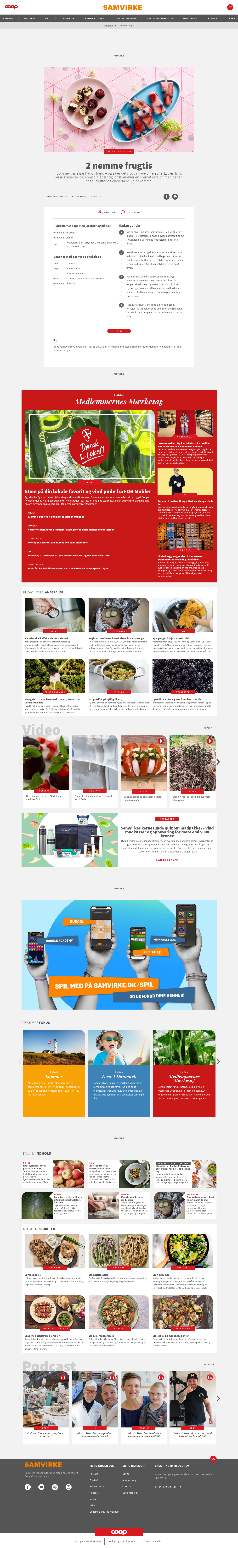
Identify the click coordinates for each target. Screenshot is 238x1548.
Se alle (208, 728)
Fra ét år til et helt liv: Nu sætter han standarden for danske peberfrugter (68, 568)
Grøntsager (35, 538)
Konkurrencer (97, 1486)
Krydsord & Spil (95, 18)
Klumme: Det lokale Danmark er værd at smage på (56, 516)
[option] (46, 771)
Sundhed (29, 18)
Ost (30, 551)
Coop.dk (127, 1486)
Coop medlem (130, 1492)
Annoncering (129, 1480)
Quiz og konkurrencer (160, 18)
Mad (47, 18)
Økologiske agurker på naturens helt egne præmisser (58, 542)
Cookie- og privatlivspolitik (122, 1541)
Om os (125, 1473)
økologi (33, 525)
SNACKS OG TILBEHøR (119, 151)
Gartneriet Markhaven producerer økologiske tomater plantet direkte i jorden (71, 529)
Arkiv (232, 18)
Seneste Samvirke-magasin (104, 1511)
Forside (94, 1473)
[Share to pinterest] (175, 197)
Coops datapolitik (153, 1541)
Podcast (94, 1492)
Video (93, 1499)
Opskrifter (67, 18)
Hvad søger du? (102, 1466)
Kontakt (213, 18)
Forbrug (8, 18)
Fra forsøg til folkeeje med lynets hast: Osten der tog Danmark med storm (69, 555)
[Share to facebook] (167, 197)
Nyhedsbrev (190, 18)
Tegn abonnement (125, 18)
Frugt (31, 512)
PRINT (119, 331)
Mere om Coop (133, 1466)
